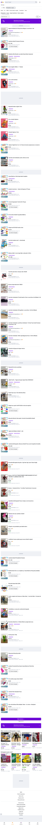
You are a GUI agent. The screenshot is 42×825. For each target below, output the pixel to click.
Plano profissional (21, 799)
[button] (21, 2)
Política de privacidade (21, 804)
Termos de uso (21, 802)
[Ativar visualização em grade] (39, 17)
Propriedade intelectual (21, 806)
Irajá (26, 10)
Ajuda (21, 792)
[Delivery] (3, 21)
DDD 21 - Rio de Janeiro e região (12, 10)
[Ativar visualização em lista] (37, 17)
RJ (4, 10)
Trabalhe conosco (21, 809)
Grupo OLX (21, 811)
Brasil (2, 10)
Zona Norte (21, 10)
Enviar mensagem (14, 46)
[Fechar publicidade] (1, 814)
